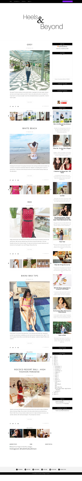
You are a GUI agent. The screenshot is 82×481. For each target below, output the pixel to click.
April (56, 378)
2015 (55, 392)
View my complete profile (62, 48)
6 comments (46, 423)
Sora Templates (39, 473)
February (57, 381)
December (57, 366)
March (56, 379)
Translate (66, 403)
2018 (55, 362)
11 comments (45, 179)
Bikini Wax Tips (29, 275)
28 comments (45, 106)
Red (30, 202)
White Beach (29, 128)
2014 (55, 394)
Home (31, 444)
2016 (55, 365)
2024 (55, 357)
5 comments (46, 253)
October (57, 369)
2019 (55, 360)
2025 (55, 356)
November (58, 367)
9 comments (46, 347)
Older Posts (48, 444)
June (56, 375)
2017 (55, 363)
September (58, 370)
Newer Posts (14, 444)
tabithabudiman (63, 46)
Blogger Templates (46, 473)
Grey (29, 44)
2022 (55, 359)
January (57, 391)
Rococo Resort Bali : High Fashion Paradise (30, 370)
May (56, 376)
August (57, 372)
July (56, 373)
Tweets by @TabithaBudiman (62, 410)
